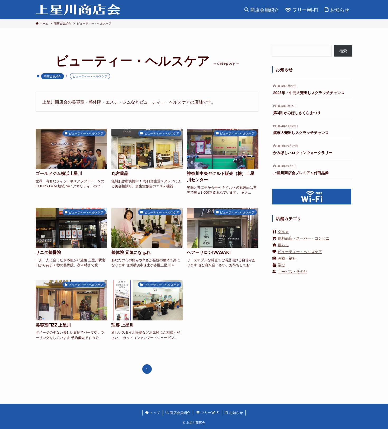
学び (281, 264)
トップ (154, 412)
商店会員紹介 (52, 76)
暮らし (283, 244)
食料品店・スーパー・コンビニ (303, 238)
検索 (343, 50)
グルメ (283, 231)
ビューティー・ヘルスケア (300, 251)
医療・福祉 (287, 258)
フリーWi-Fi (209, 412)
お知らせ (235, 412)
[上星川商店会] (78, 9)
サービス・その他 (292, 271)
